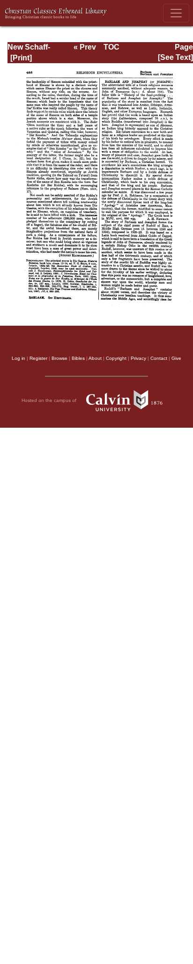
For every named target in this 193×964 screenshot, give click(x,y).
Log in (18, 358)
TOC (111, 47)
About (95, 358)
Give (176, 358)
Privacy (138, 358)
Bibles (78, 358)
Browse (59, 358)
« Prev (85, 47)
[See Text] (175, 57)
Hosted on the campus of (50, 399)
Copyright (116, 358)
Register (38, 358)
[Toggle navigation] (176, 13)
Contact (158, 358)
